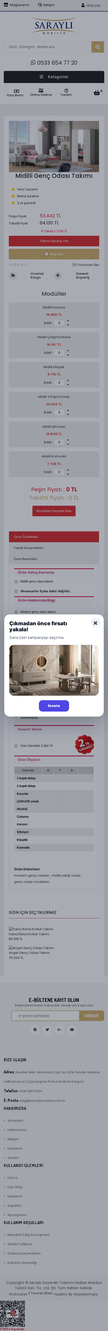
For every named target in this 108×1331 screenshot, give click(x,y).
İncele (54, 705)
